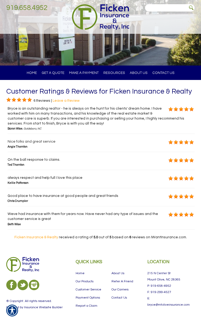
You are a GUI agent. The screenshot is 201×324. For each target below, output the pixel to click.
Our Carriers (120, 289)
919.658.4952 (27, 8)
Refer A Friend (122, 281)
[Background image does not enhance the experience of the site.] (8, 100)
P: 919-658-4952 (159, 286)
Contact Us (119, 297)
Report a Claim (86, 305)
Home (80, 273)
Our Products (84, 281)
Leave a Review (66, 100)
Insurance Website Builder (43, 307)
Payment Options (88, 297)
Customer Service (88, 289)
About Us (117, 273)
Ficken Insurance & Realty (36, 237)
